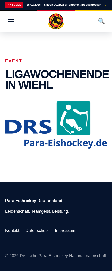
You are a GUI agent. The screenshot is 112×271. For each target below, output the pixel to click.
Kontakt (12, 230)
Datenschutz (37, 230)
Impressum (65, 230)
